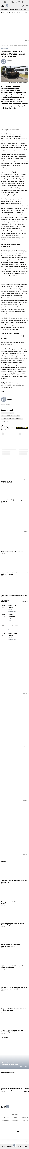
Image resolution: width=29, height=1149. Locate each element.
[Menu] (27, 6)
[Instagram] (21, 1131)
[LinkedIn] (14, 1131)
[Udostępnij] (26, 1141)
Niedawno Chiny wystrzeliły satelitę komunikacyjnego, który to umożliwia (13, 369)
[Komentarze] (14, 1141)
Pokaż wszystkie (5, 421)
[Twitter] (11, 1131)
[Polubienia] (2, 1141)
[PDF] (12, 404)
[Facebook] (7, 1131)
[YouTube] (18, 1131)
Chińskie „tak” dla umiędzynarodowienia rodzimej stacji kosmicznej (12, 336)
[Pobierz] (23, 63)
